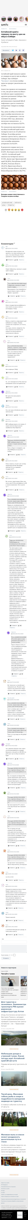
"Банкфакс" (5, 81)
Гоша (7, 884)
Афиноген (8, 391)
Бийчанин (8, 419)
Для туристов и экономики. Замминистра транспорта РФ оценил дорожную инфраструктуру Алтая (13, 1007)
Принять (20, 1215)
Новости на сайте (5, 1182)
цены (3, 205)
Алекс (7, 377)
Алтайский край (7, 202)
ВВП (7, 246)
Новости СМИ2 (4, 971)
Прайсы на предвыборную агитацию (9, 1194)
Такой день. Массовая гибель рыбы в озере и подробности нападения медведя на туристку (13, 1097)
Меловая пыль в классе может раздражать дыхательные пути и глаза (12, 1138)
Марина (7, 405)
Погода (3, 1190)
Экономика (12, 28)
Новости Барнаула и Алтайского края (10, 1196)
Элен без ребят (11, 698)
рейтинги (18, 202)
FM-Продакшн (4, 1184)
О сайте (3, 1192)
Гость (7, 264)
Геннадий (8, 743)
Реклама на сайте (5, 1188)
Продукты (11, 205)
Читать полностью (14, 1048)
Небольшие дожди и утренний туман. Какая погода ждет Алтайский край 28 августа (12, 1057)
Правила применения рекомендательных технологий (13, 1199)
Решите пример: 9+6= (7, 955)
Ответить (21, 259)
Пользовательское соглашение (8, 1186)
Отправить (6, 958)
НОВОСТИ (4, 28)
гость (9, 816)
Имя (3, 939)
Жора (7, 912)
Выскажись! (6, 50)
